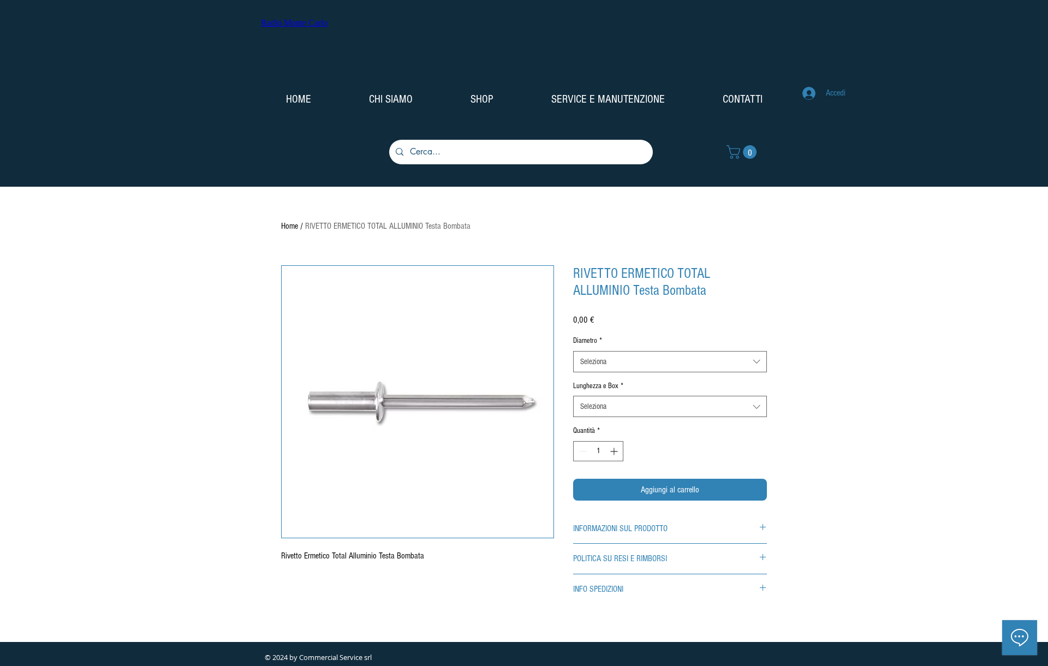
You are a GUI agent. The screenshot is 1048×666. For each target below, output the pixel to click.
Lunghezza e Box (598, 386)
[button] (743, 152)
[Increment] (615, 451)
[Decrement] (581, 451)
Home (289, 226)
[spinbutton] (598, 451)
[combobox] (670, 361)
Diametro (587, 340)
